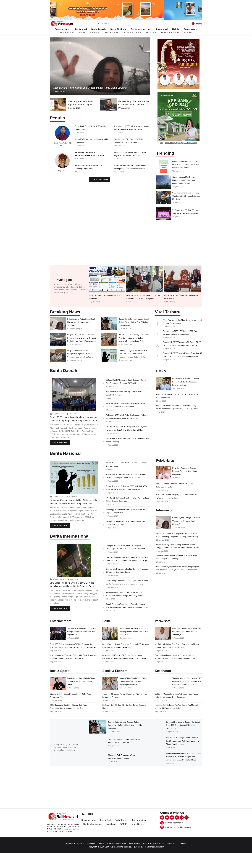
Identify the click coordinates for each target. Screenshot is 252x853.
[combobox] (131, 23)
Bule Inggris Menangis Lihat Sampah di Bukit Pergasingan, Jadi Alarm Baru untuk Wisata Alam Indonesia (183, 741)
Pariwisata (95, 33)
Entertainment (67, 33)
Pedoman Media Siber (116, 843)
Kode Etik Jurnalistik (96, 843)
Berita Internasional (141, 29)
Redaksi (69, 843)
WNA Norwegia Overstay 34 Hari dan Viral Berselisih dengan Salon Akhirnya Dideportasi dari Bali (134, 338)
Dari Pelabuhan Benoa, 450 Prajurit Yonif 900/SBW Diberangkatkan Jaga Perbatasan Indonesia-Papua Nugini (127, 560)
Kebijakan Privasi (157, 843)
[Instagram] (182, 817)
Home (199, 23)
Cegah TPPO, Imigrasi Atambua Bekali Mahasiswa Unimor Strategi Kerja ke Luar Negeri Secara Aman (81, 338)
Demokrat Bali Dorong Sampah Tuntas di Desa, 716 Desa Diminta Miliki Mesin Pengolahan (183, 725)
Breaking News (62, 29)
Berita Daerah (98, 29)
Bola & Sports (112, 33)
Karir (145, 843)
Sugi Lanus (62, 170)
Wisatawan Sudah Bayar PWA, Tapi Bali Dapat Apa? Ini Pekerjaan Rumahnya (186, 631)
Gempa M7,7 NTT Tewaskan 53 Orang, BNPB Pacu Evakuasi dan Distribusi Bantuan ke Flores (182, 345)
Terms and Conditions (176, 843)
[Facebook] (162, 817)
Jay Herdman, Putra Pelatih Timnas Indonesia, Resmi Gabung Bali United (81, 681)
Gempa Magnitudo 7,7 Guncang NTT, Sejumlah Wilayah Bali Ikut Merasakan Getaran (185, 164)
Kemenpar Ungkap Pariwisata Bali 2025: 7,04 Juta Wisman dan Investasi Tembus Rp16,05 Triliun (133, 353)
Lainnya (188, 33)
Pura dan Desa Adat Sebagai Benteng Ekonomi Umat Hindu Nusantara (184, 471)
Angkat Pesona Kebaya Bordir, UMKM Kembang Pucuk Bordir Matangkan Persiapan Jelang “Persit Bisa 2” (177, 408)
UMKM (175, 29)
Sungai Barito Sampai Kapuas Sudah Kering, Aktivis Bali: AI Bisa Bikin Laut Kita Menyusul (134, 322)
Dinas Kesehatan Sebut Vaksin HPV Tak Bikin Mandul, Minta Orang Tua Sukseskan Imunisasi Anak (187, 681)
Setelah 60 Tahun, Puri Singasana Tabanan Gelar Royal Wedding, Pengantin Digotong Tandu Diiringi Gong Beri (177, 536)
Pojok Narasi (190, 29)
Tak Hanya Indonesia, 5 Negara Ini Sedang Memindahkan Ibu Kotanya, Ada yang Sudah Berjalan (124, 595)
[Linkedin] (186, 817)
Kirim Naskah (134, 843)
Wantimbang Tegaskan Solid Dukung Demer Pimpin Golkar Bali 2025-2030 (133, 631)
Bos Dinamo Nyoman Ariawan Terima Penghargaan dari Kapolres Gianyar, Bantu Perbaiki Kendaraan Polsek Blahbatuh (177, 570)
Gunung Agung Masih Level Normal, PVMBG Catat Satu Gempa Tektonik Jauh (183, 180)
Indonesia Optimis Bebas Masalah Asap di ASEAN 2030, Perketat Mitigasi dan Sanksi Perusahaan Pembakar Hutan (183, 756)
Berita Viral (81, 29)
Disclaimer (80, 843)
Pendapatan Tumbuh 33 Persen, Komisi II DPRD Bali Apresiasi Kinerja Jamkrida (185, 382)
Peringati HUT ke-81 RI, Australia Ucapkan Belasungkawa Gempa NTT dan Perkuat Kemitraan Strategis (127, 549)
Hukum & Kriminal (170, 33)
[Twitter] (167, 817)
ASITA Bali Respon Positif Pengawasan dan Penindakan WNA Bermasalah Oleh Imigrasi (133, 104)
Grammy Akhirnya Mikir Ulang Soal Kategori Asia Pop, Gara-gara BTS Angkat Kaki (81, 631)
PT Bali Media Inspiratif (154, 847)
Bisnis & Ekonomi (132, 33)
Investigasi (162, 29)
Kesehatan (151, 33)
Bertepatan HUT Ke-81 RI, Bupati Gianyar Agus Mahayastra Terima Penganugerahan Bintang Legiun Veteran (124, 658)
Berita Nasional (118, 29)
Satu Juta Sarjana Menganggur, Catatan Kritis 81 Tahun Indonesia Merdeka (186, 196)
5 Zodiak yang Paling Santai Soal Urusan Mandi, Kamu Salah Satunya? (89, 87)
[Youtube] (172, 817)
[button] (51, 103)
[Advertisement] (178, 242)
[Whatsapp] (177, 817)
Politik (82, 33)
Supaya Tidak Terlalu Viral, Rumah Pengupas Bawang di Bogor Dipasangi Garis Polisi (133, 681)
